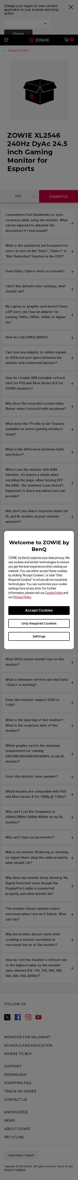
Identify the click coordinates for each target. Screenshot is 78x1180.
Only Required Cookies (39, 623)
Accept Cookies (39, 610)
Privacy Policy (22, 597)
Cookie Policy (54, 592)
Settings (39, 636)
